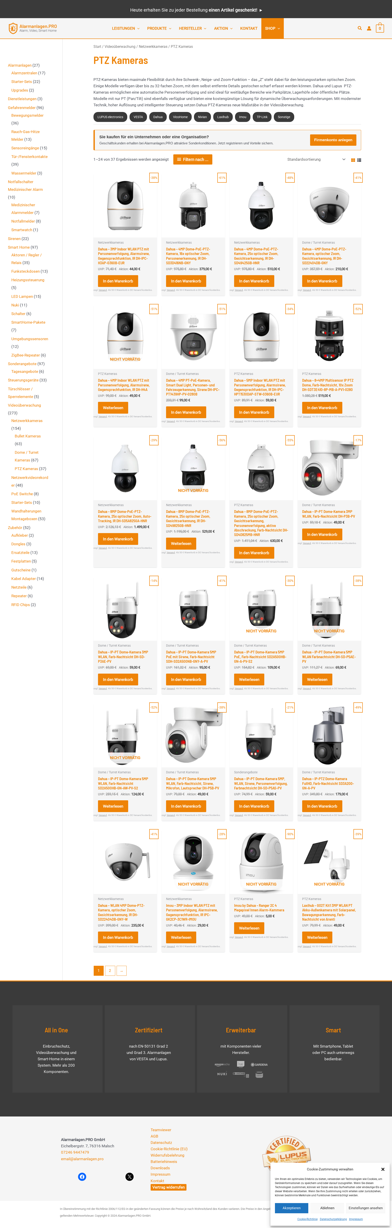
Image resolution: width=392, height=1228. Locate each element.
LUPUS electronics (110, 117)
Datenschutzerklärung (333, 1219)
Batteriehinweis (164, 1161)
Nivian (202, 117)
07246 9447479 (75, 1152)
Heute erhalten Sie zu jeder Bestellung (193, 10)
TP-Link (262, 117)
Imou (242, 117)
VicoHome (180, 117)
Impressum (356, 1219)
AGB (154, 1136)
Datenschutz (161, 1142)
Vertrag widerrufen (168, 1187)
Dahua (158, 117)
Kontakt (157, 1181)
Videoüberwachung (120, 46)
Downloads (160, 1168)
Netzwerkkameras (153, 46)
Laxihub (223, 117)
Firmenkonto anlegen (333, 140)
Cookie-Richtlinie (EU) (169, 1149)
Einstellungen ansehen (366, 1208)
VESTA (138, 117)
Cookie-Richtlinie (307, 1219)
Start (97, 46)
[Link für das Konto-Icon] (369, 28)
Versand (103, 290)
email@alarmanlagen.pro (82, 1159)
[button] (383, 1169)
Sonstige (284, 117)
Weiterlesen (113, 407)
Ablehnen (327, 1208)
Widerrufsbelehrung (167, 1155)
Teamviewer (161, 1130)
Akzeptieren (292, 1208)
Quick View (125, 233)
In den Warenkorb (118, 281)
